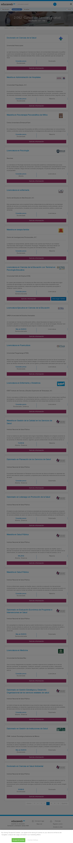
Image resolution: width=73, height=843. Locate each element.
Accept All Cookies (18, 840)
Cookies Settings (33, 840)
